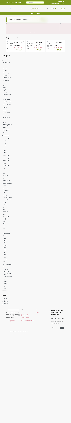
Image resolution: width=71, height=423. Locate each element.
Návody (38, 13)
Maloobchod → (35, 8)
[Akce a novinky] (33, 27)
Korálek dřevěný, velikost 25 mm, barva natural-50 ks (48, 77)
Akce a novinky (33, 32)
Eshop (32, 13)
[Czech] (57, 8)
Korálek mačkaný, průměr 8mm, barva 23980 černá (62, 157)
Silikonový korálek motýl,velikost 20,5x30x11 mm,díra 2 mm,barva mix (21, 131)
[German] (59, 8)
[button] (19, 50)
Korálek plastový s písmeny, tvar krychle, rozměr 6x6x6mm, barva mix (62, 78)
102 (43, 168)
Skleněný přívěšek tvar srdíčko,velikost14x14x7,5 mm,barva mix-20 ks (34, 158)
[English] (58, 8)
